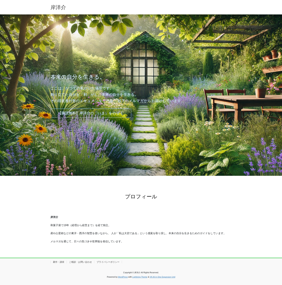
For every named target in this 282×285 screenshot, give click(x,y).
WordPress (123, 277)
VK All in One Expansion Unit (162, 277)
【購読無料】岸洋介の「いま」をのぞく (91, 113)
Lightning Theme (139, 277)
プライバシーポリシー (108, 262)
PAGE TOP (272, 273)
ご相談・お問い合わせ (80, 262)
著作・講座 (58, 262)
